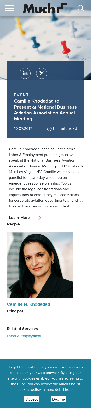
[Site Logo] (45, 7)
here (69, 389)
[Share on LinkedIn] (25, 73)
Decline (58, 399)
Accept (32, 399)
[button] (9, 8)
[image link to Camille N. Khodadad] (40, 264)
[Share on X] (41, 73)
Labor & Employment (24, 335)
